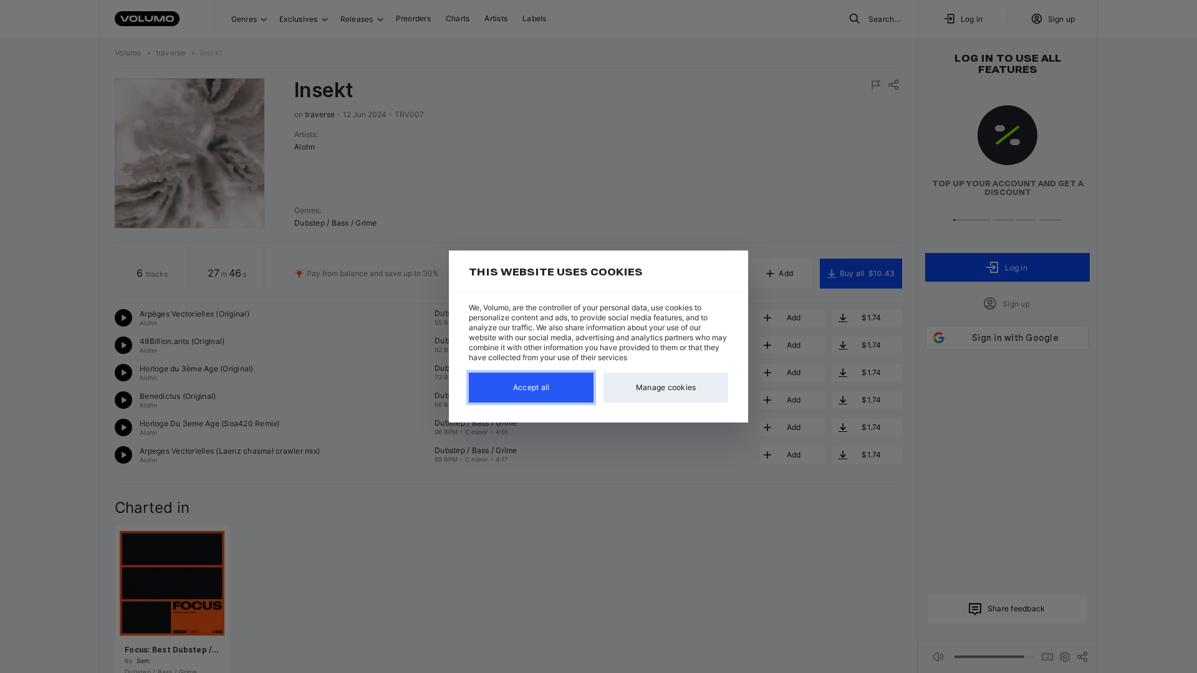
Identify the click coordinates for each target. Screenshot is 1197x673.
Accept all (531, 387)
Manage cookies (666, 387)
